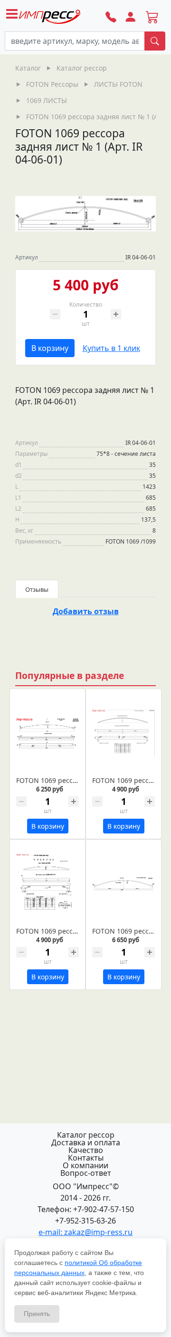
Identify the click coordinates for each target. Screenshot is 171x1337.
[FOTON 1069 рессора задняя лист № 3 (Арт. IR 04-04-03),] (123, 733)
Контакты (86, 1157)
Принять (37, 1313)
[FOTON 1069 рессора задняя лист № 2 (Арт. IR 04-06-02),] (123, 883)
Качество (85, 1150)
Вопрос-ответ (85, 1173)
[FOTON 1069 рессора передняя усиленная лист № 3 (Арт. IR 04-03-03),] (47, 883)
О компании (85, 1165)
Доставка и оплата (85, 1142)
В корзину (49, 348)
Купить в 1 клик (111, 348)
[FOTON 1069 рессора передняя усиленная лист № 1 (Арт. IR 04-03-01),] (47, 733)
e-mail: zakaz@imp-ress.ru (85, 1232)
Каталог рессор (85, 1135)
